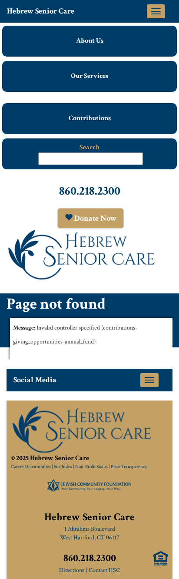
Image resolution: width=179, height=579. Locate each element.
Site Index (63, 467)
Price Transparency (129, 467)
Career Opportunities (31, 467)
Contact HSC (104, 570)
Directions (71, 570)
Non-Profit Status (91, 467)
